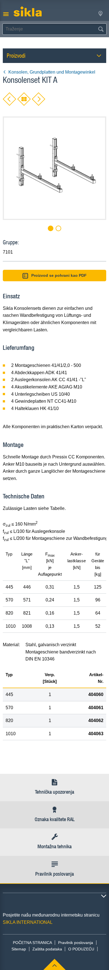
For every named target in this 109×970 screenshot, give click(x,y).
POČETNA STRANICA (32, 942)
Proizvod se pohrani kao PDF (59, 275)
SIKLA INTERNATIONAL (28, 922)
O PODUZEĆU (81, 949)
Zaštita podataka (47, 949)
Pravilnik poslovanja (75, 942)
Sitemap (18, 949)
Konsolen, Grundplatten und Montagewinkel (51, 72)
